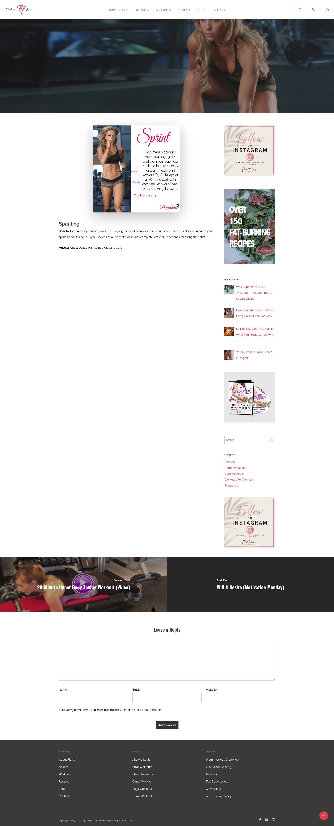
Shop (62, 789)
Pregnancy (231, 485)
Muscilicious (213, 774)
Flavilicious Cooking (218, 767)
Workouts (167, 71)
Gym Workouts (234, 473)
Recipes (229, 462)
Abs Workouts (141, 759)
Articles (63, 767)
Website (211, 689)
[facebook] (260, 820)
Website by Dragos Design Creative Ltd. (113, 820)
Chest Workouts (142, 774)
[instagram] (273, 820)
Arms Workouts (142, 767)
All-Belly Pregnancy (218, 796)
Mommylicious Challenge (222, 759)
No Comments (190, 94)
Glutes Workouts (143, 781)
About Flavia (67, 759)
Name (63, 689)
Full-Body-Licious (217, 781)
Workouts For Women (238, 479)
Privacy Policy (85, 820)
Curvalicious (213, 789)
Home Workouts (234, 467)
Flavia (138, 94)
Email (136, 689)
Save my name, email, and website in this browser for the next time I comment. (112, 710)
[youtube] (267, 820)
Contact (64, 796)
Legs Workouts (142, 789)
